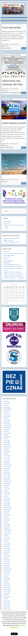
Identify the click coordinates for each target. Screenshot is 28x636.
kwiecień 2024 (7, 436)
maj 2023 (6, 453)
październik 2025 (7, 409)
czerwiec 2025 (7, 414)
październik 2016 (7, 569)
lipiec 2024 (6, 431)
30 (7, 300)
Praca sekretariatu (11, 27)
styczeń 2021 (7, 498)
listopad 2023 (7, 444)
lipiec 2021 (6, 487)
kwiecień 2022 (7, 474)
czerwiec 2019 (7, 515)
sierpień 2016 (7, 572)
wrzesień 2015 (7, 591)
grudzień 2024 (7, 422)
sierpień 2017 (7, 552)
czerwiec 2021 (7, 489)
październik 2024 (7, 425)
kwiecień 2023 (7, 455)
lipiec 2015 (6, 595)
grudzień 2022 (7, 461)
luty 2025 (6, 418)
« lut (4, 302)
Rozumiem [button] (14, 633)
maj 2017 (6, 557)
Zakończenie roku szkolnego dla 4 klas (12, 82)
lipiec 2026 (6, 401)
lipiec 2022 (6, 470)
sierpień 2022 (7, 468)
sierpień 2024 (7, 429)
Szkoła (6, 228)
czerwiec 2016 (7, 574)
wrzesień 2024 (7, 427)
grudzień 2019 (7, 503)
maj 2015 (6, 598)
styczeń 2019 (7, 524)
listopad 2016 (7, 567)
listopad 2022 (7, 462)
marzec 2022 (7, 476)
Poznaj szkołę (7, 223)
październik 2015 (7, 589)
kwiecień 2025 (7, 416)
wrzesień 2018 (7, 531)
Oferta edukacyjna (8, 221)
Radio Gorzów (7, 257)
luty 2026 (6, 405)
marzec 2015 (7, 602)
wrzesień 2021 (7, 483)
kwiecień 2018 (7, 537)
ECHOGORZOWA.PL (8, 261)
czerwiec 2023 (7, 451)
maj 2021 (6, 490)
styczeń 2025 (7, 420)
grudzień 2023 (7, 442)
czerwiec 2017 (7, 556)
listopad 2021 (7, 479)
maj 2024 (6, 435)
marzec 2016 (7, 580)
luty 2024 (6, 438)
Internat (6, 226)
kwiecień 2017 (7, 559)
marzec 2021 (7, 494)
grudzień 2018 (7, 526)
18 (14, 295)
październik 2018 (7, 529)
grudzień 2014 (7, 606)
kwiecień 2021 (7, 492)
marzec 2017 (7, 561)
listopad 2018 (7, 528)
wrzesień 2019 (7, 509)
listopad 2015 (7, 587)
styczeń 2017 (7, 563)
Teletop (5, 259)
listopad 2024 (7, 423)
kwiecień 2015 (7, 600)
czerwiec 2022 (7, 472)
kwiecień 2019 (7, 518)
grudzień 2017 (7, 544)
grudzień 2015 (7, 585)
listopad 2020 (7, 502)
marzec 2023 (7, 457)
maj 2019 (6, 516)
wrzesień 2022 (7, 466)
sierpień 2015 (7, 593)
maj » (7, 302)
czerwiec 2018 (7, 533)
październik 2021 (7, 481)
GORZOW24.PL (7, 262)
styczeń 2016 (7, 583)
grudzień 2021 (7, 477)
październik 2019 (7, 507)
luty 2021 (6, 496)
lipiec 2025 (6, 412)
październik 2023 (7, 446)
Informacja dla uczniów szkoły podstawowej (13, 225)
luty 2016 (6, 582)
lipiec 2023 (6, 449)
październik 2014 (7, 609)
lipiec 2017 (6, 554)
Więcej (23, 48)
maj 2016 (6, 576)
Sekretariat (6, 44)
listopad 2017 (7, 546)
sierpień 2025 (7, 410)
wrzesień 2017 (7, 550)
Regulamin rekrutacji (8, 240)
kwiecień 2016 (7, 578)
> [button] (23, 196)
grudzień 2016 (7, 565)
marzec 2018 (7, 539)
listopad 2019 (7, 505)
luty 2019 (6, 522)
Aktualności (6, 46)
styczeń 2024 (7, 440)
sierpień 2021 (7, 485)
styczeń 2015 (7, 604)
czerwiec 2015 (7, 596)
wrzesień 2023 (7, 448)
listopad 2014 (7, 608)
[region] (14, 197)
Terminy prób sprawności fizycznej (11, 242)
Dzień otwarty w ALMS (14, 123)
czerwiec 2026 (7, 403)
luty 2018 (6, 541)
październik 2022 (7, 464)
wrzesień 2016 (7, 570)
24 (11, 297)
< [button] (4, 196)
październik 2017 (7, 548)
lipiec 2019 (6, 513)
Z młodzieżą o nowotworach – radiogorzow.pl (14, 277)
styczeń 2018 (7, 543)
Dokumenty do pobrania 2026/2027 (11, 238)
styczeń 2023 (7, 459)
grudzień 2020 (7, 500)
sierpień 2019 (7, 511)
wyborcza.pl (6, 251)
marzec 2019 (7, 520)
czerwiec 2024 (7, 433)
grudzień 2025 (7, 407)
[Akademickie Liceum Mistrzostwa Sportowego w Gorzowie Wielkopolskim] (13, 9)
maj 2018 (6, 535)
